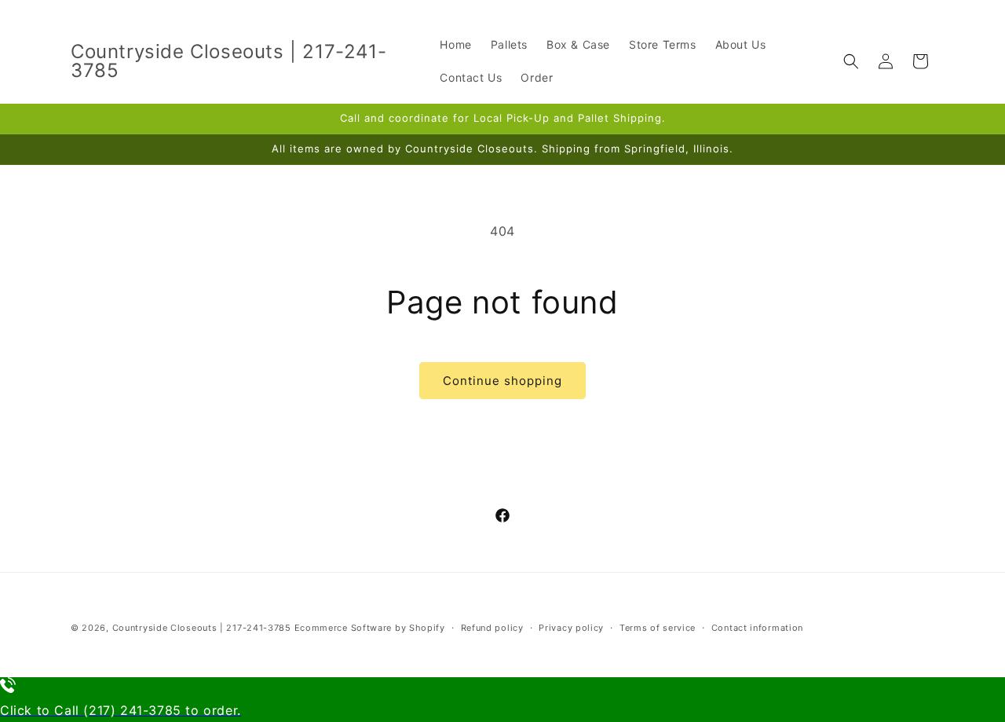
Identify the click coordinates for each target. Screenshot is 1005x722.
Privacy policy (571, 627)
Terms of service (657, 627)
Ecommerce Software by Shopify (369, 627)
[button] (851, 61)
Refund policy (492, 627)
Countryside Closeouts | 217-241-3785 (201, 627)
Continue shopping (502, 380)
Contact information (757, 627)
